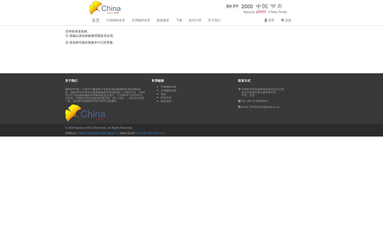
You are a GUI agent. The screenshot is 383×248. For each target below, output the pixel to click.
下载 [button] (179, 20)
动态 (163, 94)
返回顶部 (166, 101)
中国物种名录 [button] (115, 20)
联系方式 (166, 97)
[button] (269, 20)
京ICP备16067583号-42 (150, 133)
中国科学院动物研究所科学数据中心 (97, 133)
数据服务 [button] (163, 20)
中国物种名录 (169, 86)
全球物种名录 (141, 20)
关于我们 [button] (214, 20)
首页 (96, 20)
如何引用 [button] (195, 20)
